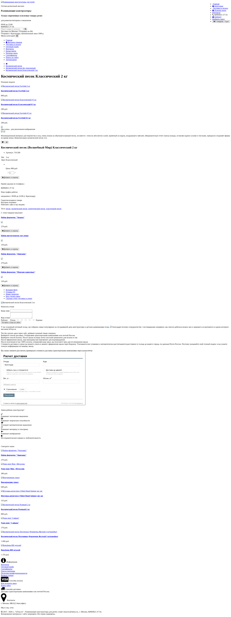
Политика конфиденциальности (14, 573)
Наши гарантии (12, 294)
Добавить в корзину (10, 177)
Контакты (10, 49)
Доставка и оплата (13, 44)
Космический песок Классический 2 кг (22, 70)
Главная (9, 40)
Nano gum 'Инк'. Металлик (12, 469)
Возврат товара (7, 575)
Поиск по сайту (12, 57)
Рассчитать (9, 395)
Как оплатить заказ (9, 583)
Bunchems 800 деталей (10, 550)
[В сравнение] (6, 142)
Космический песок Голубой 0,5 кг (16, 118)
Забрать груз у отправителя (17, 370)
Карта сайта (6, 586)
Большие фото (11, 290)
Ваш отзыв (5, 318)
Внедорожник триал (10, 482)
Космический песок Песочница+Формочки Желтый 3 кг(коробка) (29, 536)
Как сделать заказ (13, 296)
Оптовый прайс (12, 47)
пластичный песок (53, 209)
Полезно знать (12, 53)
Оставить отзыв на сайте (11, 322)
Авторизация (11, 60)
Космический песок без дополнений (21, 68)
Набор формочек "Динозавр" (13, 254)
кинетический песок (36, 209)
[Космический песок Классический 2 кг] (2, 127)
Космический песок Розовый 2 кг (15, 509)
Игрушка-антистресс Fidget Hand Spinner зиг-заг (22, 496)
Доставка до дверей (54, 370)
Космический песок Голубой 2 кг (15, 91)
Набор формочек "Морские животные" (18, 272)
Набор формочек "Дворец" (13, 217)
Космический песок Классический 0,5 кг (18, 104)
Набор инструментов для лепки (14, 236)
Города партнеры (8, 571)
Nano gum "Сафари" (10, 523)
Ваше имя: (5, 311)
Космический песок (14, 66)
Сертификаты (11, 55)
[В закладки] (2, 142)
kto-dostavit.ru (78, 403)
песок (8, 209)
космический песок (19, 209)
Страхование (11, 389)
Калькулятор (11, 51)
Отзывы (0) (10, 292)
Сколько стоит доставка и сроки (19, 298)
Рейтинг (4, 320)
